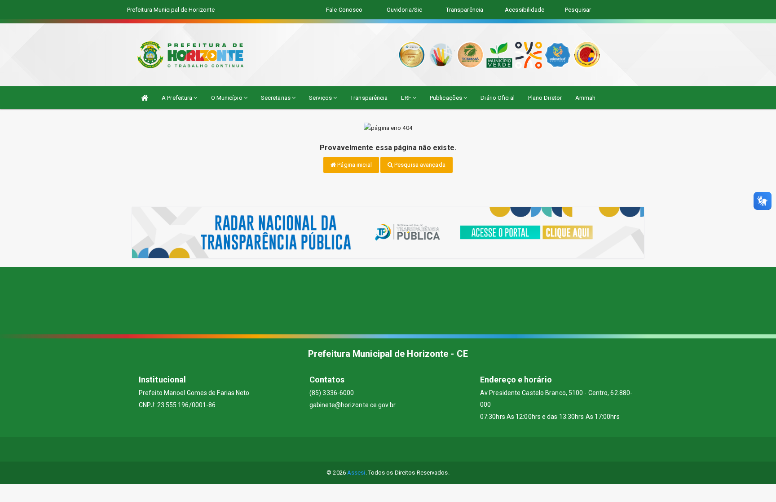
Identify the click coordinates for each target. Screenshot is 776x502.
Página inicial (354, 164)
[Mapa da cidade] (388, 300)
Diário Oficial (497, 97)
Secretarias (276, 97)
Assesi (356, 472)
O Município (227, 97)
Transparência (369, 97)
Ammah (585, 97)
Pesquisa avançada (419, 164)
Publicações (446, 97)
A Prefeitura (178, 97)
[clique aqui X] (377, 449)
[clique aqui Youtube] (399, 449)
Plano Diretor (545, 97)
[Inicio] (145, 97)
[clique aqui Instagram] (420, 449)
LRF (406, 97)
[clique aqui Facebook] (356, 449)
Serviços (321, 97)
